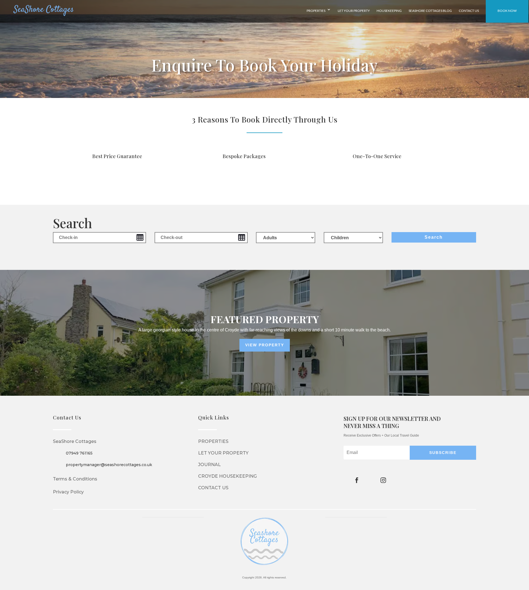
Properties (316, 11)
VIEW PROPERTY (264, 345)
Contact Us (469, 11)
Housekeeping (389, 11)
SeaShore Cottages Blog (430, 11)
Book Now (507, 11)
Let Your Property (354, 11)
